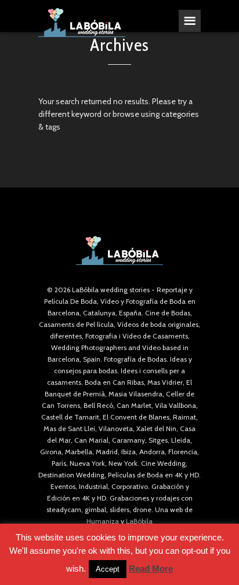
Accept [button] (107, 569)
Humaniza (102, 521)
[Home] (81, 22)
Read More (151, 568)
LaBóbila (139, 521)
